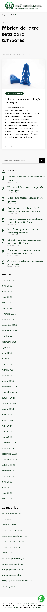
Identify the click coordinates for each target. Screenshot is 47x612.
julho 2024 (7, 414)
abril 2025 (7, 364)
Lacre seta (7, 552)
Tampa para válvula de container (18, 580)
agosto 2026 (8, 280)
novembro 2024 (9, 392)
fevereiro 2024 (9, 442)
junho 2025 (7, 358)
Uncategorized (9, 586)
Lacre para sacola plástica (14, 536)
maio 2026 (7, 297)
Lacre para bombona (12, 530)
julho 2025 (7, 353)
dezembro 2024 (9, 386)
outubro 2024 (8, 397)
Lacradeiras (7, 519)
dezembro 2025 (9, 325)
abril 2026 (7, 302)
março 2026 (7, 308)
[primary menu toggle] (3, 6)
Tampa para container (13, 569)
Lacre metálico (9, 524)
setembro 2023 (9, 470)
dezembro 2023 (9, 453)
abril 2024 (7, 431)
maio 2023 (7, 493)
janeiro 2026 (8, 319)
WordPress (36, 607)
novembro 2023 (9, 459)
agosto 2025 (8, 347)
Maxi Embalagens (32, 603)
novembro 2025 (9, 330)
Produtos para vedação (13, 558)
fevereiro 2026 (9, 313)
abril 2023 (7, 498)
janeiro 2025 (8, 381)
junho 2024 (7, 420)
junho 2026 (7, 291)
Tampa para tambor (11, 575)
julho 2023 (7, 481)
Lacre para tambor (14, 93)
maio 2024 (7, 425)
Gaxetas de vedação (12, 513)
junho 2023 (7, 487)
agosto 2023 (8, 476)
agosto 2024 (8, 409)
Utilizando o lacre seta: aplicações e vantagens (23, 100)
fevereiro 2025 (9, 375)
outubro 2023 (8, 465)
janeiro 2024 (8, 448)
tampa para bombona (12, 564)
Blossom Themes (11, 607)
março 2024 (7, 437)
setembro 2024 (9, 403)
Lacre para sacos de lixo (13, 541)
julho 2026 (7, 285)
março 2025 (7, 369)
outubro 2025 (8, 336)
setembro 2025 (9, 341)
